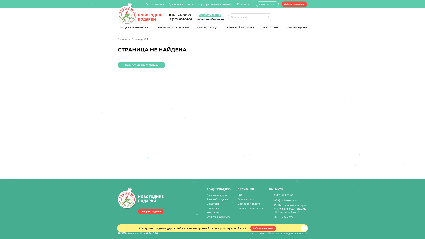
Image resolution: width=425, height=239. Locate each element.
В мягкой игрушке (240, 27)
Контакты (243, 4)
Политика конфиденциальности (287, 233)
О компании (154, 4)
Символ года (207, 27)
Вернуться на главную (141, 65)
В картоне (271, 27)
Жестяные (213, 212)
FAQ (240, 195)
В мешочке (213, 208)
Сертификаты (246, 199)
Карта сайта (257, 233)
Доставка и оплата (181, 4)
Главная (122, 39)
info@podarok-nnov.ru (286, 200)
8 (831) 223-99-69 (283, 195)
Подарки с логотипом (250, 208)
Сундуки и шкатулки (218, 216)
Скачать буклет (267, 4)
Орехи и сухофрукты (173, 27)
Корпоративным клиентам (215, 4)
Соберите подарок (294, 4)
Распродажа (297, 27)
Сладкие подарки (132, 27)
